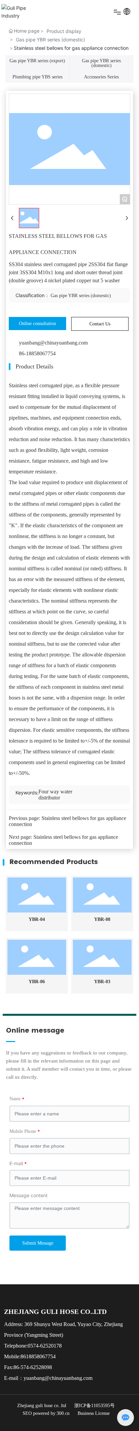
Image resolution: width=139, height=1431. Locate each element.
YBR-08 (102, 919)
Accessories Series (101, 76)
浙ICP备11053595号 (94, 1405)
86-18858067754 (37, 353)
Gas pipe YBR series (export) (37, 60)
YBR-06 (37, 981)
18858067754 (41, 1356)
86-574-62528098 (32, 1367)
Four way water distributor (55, 794)
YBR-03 (102, 981)
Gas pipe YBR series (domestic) (50, 39)
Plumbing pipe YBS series (37, 76)
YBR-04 (37, 919)
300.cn (63, 1413)
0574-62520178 (45, 1346)
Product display (64, 31)
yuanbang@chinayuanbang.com (53, 343)
